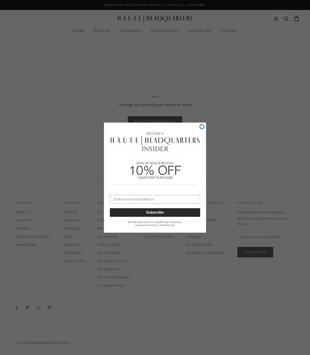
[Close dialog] (202, 126)
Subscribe (155, 212)
